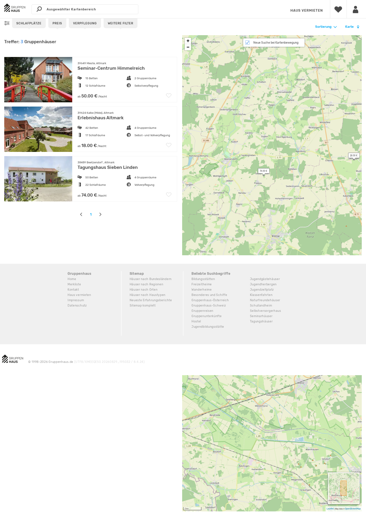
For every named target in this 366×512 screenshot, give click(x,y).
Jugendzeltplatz (262, 289)
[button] (351, 156)
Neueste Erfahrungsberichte (151, 300)
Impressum (76, 300)
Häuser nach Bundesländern (151, 279)
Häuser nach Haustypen (148, 295)
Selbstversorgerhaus (265, 311)
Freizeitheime (201, 284)
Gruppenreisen (202, 311)
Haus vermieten (306, 10)
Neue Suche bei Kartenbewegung (275, 42)
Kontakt (73, 289)
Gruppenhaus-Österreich (210, 300)
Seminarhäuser (261, 316)
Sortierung (323, 27)
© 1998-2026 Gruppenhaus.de (86, 362)
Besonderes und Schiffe (209, 295)
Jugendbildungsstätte (207, 327)
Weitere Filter (120, 23)
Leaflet (330, 508)
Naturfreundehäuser (265, 300)
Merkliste (74, 284)
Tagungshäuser (261, 321)
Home (72, 279)
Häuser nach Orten (144, 289)
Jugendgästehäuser (265, 279)
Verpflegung (85, 23)
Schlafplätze (29, 23)
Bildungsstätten (203, 279)
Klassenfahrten (261, 295)
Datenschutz (77, 305)
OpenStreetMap (353, 508)
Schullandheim (261, 305)
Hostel (196, 321)
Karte (349, 27)
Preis (57, 23)
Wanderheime (201, 289)
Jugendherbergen (263, 284)
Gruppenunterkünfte (206, 316)
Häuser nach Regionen (146, 284)
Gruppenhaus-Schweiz (208, 305)
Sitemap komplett (143, 305)
